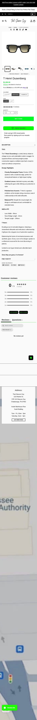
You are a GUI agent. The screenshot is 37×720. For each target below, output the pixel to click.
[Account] (31, 21)
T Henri (15, 27)
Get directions (18, 419)
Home (10, 27)
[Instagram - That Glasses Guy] (20, 29)
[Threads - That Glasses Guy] (14, 29)
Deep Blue (15, 94)
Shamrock (24, 94)
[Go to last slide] (3, 69)
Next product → (25, 73)
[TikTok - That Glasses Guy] (23, 29)
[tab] (17, 320)
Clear (6, 101)
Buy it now (18, 118)
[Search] (6, 21)
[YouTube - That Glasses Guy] (26, 29)
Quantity (5, 110)
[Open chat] (31, 357)
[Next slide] (34, 69)
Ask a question (14, 312)
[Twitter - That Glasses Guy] (11, 29)
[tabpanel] (18, 340)
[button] (7, 69)
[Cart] (34, 21)
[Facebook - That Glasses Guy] (17, 29)
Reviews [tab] (6, 320)
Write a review (23, 312)
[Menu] (3, 21)
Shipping (5, 84)
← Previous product (13, 73)
